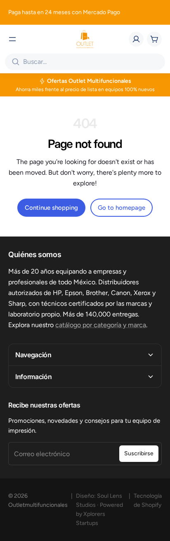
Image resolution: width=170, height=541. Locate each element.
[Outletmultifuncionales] (85, 39)
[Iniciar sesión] (136, 39)
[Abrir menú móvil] (12, 39)
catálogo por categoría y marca (100, 325)
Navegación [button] (33, 355)
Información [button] (33, 376)
